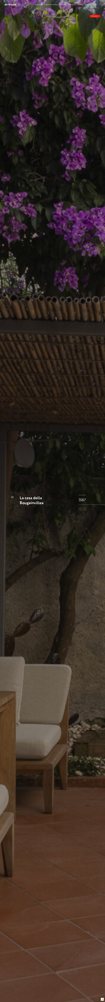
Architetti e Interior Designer (51, 4)
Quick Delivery (72, 4)
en (96, 4)
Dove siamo (88, 4)
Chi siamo (80, 4)
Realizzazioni (38, 4)
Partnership (63, 4)
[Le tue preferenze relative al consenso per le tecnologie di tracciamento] (102, 999)
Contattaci (52, 1000)
